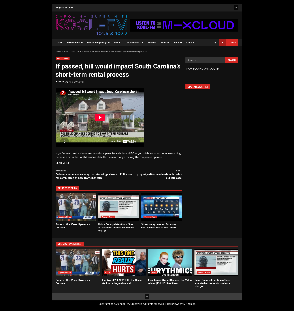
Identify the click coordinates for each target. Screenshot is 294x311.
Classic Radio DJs (134, 42)
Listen (59, 42)
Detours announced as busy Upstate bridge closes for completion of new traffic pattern (86, 174)
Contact (190, 42)
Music (117, 42)
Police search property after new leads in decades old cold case (151, 174)
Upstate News (63, 58)
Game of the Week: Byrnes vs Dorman (76, 207)
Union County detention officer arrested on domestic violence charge (118, 207)
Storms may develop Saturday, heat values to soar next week (161, 207)
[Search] (215, 43)
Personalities (73, 42)
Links (164, 42)
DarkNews (173, 303)
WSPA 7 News (62, 82)
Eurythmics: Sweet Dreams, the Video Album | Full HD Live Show (170, 262)
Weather (152, 42)
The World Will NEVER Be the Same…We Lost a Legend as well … (124, 262)
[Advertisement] (184, 25)
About (176, 42)
